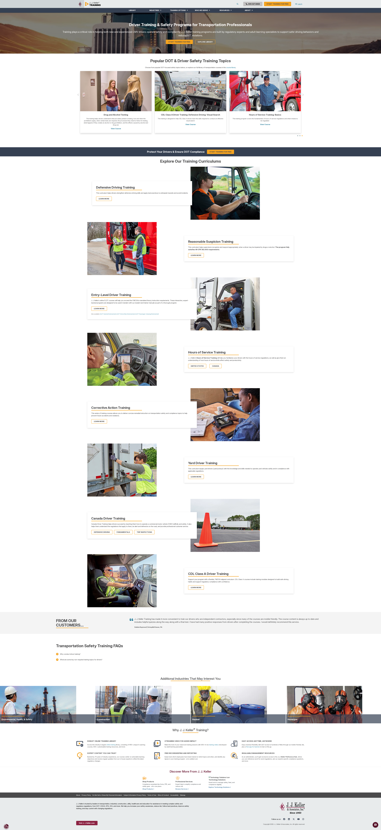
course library (231, 67)
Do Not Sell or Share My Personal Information (107, 791)
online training (110, 740)
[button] (155, 10)
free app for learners (253, 742)
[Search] (238, 4)
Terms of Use (151, 791)
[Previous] (78, 93)
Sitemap (182, 791)
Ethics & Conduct (163, 791)
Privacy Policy (86, 791)
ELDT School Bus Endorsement (126, 310)
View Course (116, 124)
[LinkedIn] (289, 815)
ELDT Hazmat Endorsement (108, 310)
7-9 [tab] (302, 131)
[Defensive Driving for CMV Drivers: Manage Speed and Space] (265, 91)
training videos (214, 740)
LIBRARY (132, 10)
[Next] (303, 93)
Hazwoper (293, 715)
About (78, 791)
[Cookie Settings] (6, 826)
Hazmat (196, 715)
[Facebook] (284, 815)
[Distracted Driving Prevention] (190, 91)
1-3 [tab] (297, 131)
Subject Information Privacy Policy (135, 791)
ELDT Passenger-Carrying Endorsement (147, 310)
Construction (103, 715)
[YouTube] (298, 815)
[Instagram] (303, 815)
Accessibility (174, 791)
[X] (293, 815)
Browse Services (182, 785)
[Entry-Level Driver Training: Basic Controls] (116, 91)
